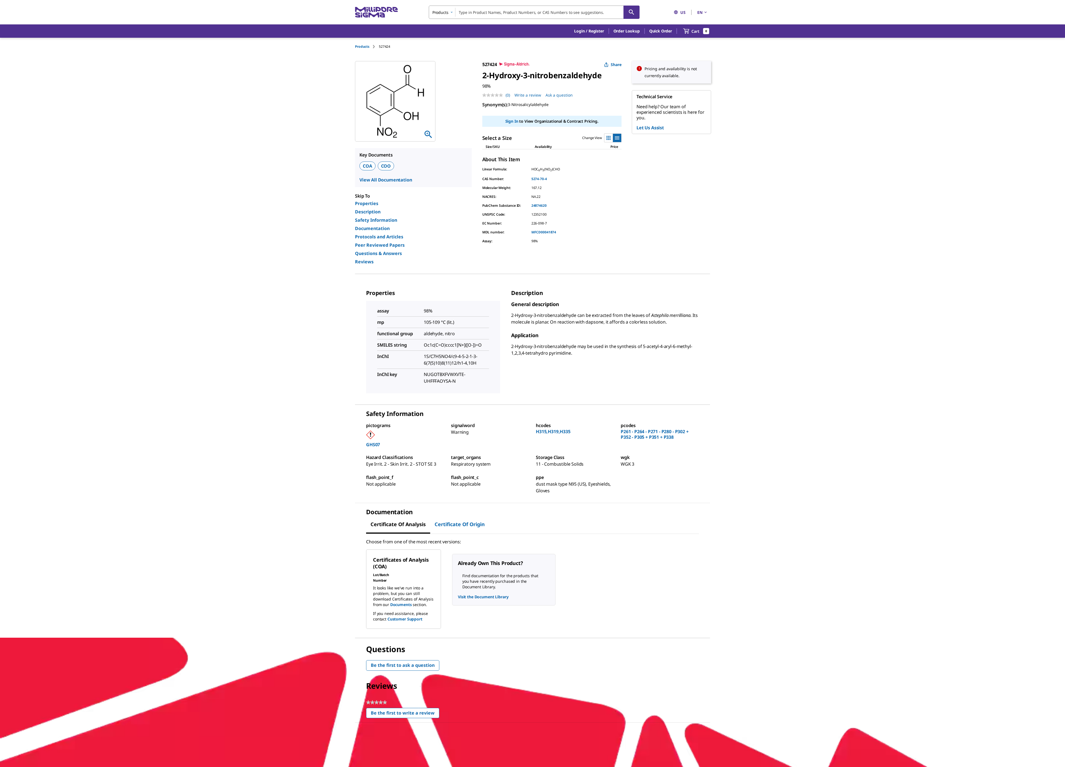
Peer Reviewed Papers (380, 245)
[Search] (631, 12)
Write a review (527, 95)
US (683, 12)
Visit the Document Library (483, 596)
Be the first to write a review (405, 714)
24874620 (539, 205)
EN (700, 12)
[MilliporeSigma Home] (376, 12)
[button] (589, 31)
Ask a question (559, 95)
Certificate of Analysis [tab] (398, 524)
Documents (401, 604)
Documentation (372, 228)
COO (386, 166)
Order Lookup (626, 31)
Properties (366, 203)
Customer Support (404, 619)
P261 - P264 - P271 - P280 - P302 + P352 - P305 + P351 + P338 (655, 434)
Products (362, 46)
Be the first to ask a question (403, 665)
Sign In (511, 121)
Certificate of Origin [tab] (460, 524)
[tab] (367, 46)
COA (367, 166)
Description (368, 212)
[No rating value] (494, 95)
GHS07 (373, 444)
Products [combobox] (440, 12)
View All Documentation (385, 180)
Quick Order (660, 31)
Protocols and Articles (379, 237)
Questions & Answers (378, 253)
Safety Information (376, 220)
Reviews (364, 262)
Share (616, 64)
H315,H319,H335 (553, 431)
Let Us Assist (650, 127)
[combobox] (534, 12)
